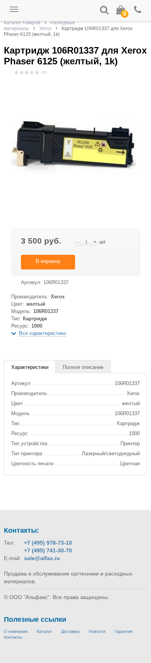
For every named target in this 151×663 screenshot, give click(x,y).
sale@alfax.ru (42, 558)
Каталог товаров (22, 22)
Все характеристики (42, 333)
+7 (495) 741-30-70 (48, 550)
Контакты (13, 637)
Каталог (44, 631)
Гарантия (123, 631)
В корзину (48, 261)
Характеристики (29, 367)
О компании (15, 631)
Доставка (70, 631)
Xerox (45, 28)
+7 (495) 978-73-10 (48, 543)
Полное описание (83, 367)
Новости (97, 631)
